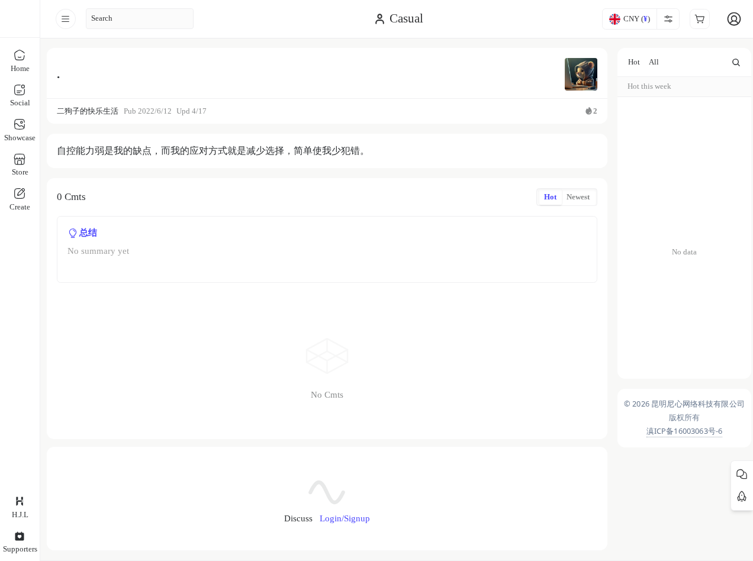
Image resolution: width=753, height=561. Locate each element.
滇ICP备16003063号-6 (684, 430)
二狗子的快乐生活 (87, 111)
